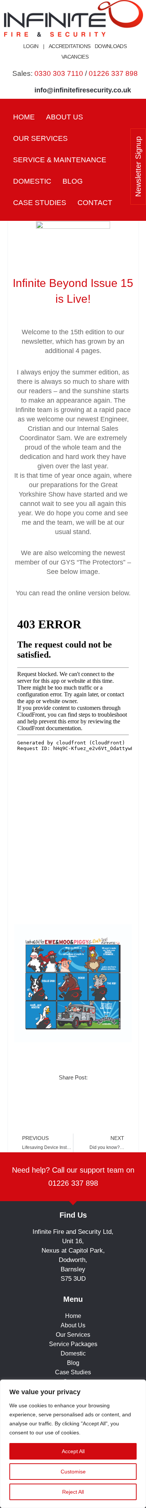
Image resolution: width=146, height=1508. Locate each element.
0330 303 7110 (58, 73)
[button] (44, 138)
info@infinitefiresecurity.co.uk (82, 90)
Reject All (73, 1492)
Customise (73, 1472)
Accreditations (69, 46)
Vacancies (74, 57)
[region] (73, 1444)
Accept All (73, 1451)
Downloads (111, 46)
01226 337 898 (113, 73)
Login (31, 46)
